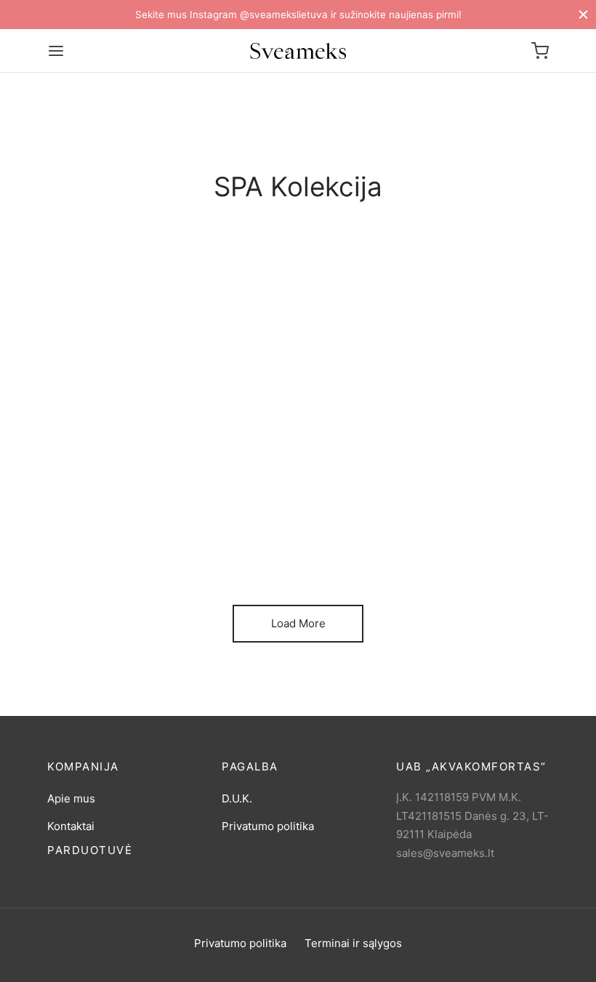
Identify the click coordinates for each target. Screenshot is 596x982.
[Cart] (540, 51)
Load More (298, 623)
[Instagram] (312, 966)
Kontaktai (70, 826)
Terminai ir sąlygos (353, 943)
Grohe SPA (110, 547)
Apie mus (71, 798)
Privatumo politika (268, 826)
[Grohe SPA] (167, 459)
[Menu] (56, 51)
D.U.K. (237, 798)
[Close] (583, 14)
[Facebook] (283, 966)
